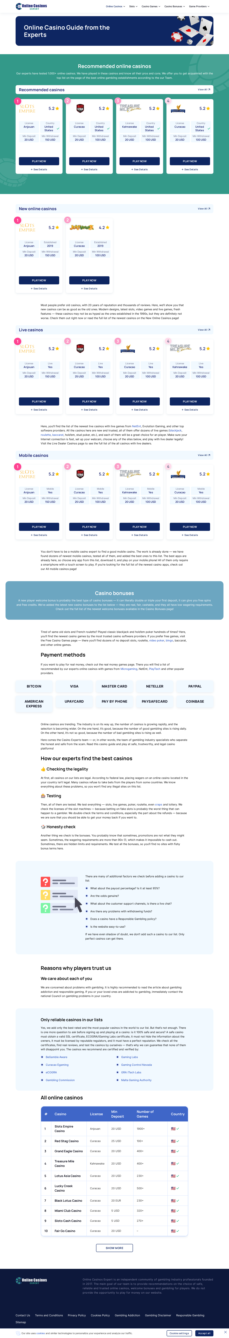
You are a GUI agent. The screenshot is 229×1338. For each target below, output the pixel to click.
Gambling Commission (60, 1080)
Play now (39, 161)
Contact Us (23, 1315)
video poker (156, 640)
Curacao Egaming (57, 1064)
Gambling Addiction (127, 1315)
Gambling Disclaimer (158, 1315)
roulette (46, 434)
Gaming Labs (129, 1057)
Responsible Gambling (190, 1315)
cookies (40, 1333)
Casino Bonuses (173, 6)
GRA (124, 1072)
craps (158, 804)
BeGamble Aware (56, 1057)
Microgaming (129, 669)
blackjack (175, 430)
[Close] (225, 1332)
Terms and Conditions (49, 1315)
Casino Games (150, 6)
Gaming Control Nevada (136, 1064)
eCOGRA (51, 1072)
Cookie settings (179, 1333)
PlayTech (154, 669)
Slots (132, 6)
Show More (114, 1248)
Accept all (204, 1333)
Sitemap (21, 1322)
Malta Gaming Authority (136, 1080)
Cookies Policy (100, 1315)
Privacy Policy (77, 1315)
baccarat (58, 434)
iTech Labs (134, 1072)
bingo (169, 640)
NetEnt (136, 426)
